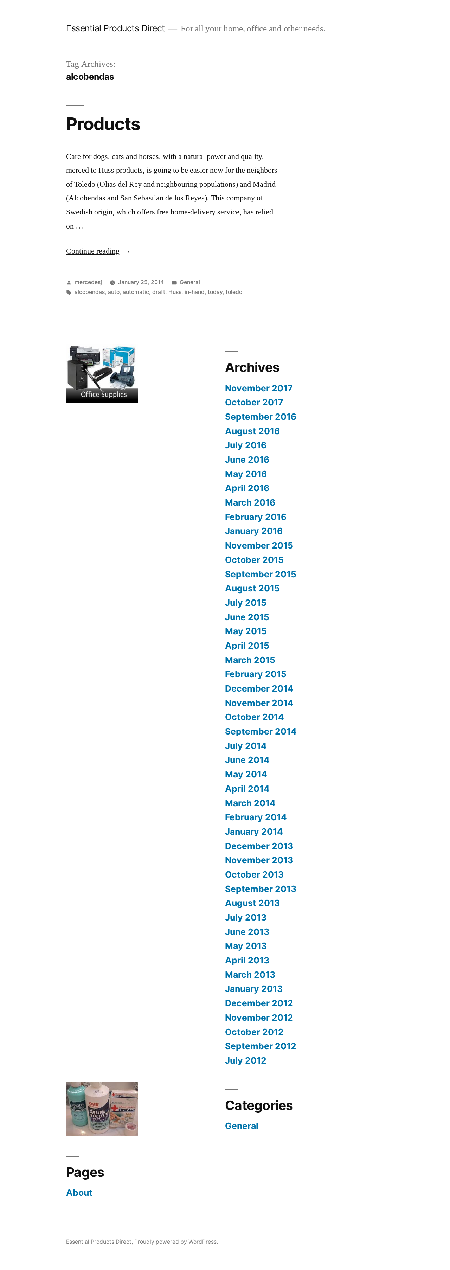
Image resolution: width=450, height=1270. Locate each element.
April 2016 (247, 488)
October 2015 (254, 559)
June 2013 (247, 931)
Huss (174, 292)
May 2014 (246, 774)
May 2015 (246, 631)
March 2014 (250, 803)
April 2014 (247, 788)
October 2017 (254, 402)
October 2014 (254, 717)
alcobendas (90, 292)
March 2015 (250, 660)
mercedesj (88, 282)
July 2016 (245, 445)
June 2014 (247, 760)
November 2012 (259, 1017)
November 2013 (259, 860)
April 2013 (247, 960)
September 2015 (260, 574)
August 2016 (252, 431)
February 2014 (256, 817)
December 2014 (259, 688)
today (215, 292)
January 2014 (254, 831)
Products (103, 123)
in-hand (195, 292)
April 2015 (247, 645)
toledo (234, 292)
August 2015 (252, 588)
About (79, 1192)
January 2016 (254, 531)
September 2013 (260, 889)
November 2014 (259, 703)
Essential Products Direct (115, 28)
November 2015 (259, 545)
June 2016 (247, 459)
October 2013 (254, 874)
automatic (136, 292)
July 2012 (245, 1060)
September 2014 (261, 731)
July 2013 (245, 917)
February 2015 (256, 674)
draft (158, 292)
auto (114, 292)
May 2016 (246, 474)
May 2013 (246, 946)
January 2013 (254, 988)
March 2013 (250, 974)
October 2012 (254, 1032)
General (190, 282)
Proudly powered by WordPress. (176, 1241)
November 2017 (259, 388)
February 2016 (256, 517)
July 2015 (245, 602)
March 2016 (250, 502)
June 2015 (247, 617)
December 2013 (259, 846)
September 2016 (260, 416)
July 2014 (246, 745)
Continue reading (98, 251)
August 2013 (252, 903)
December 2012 (259, 1003)
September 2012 (260, 1046)
